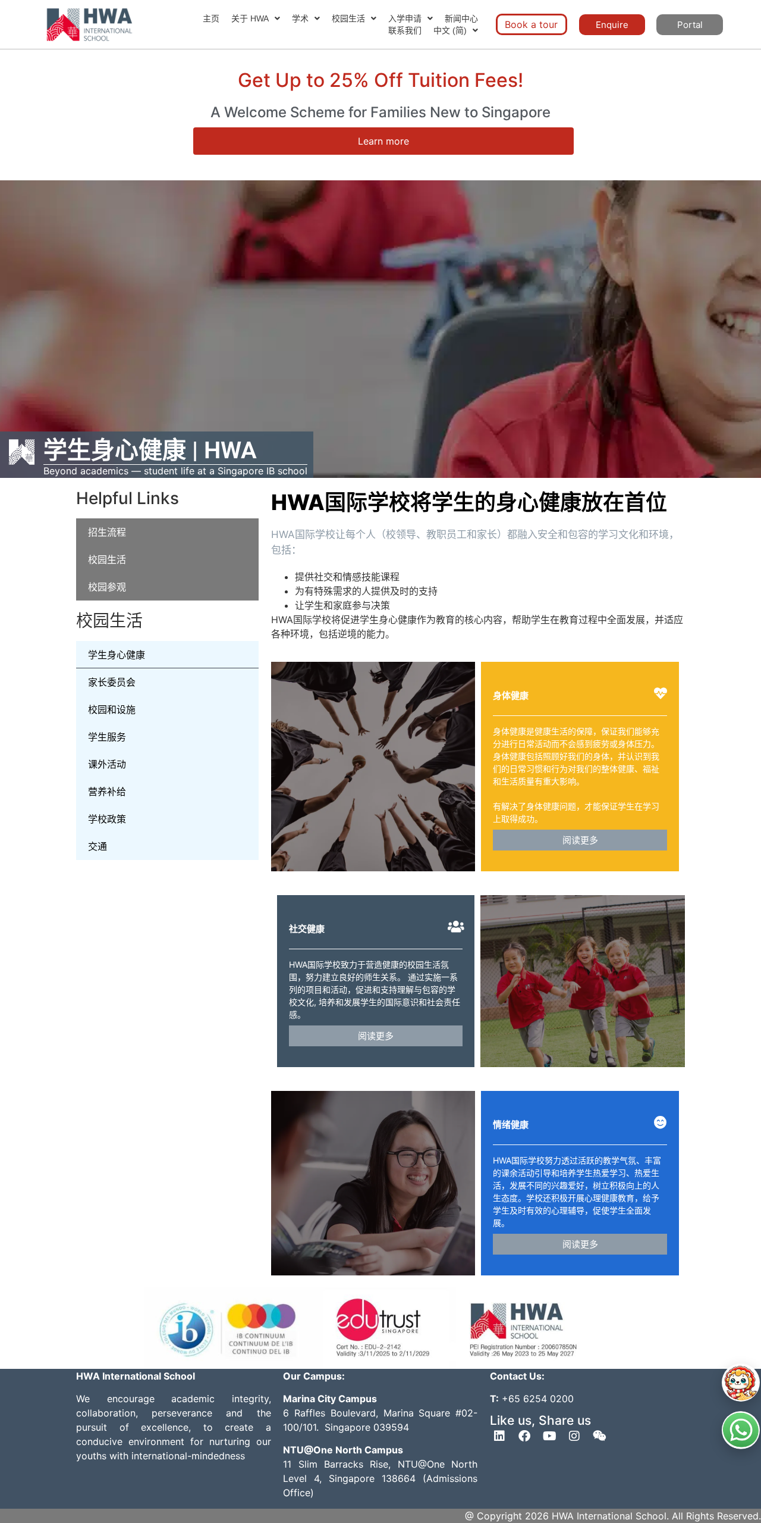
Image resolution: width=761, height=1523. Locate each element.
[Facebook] (524, 1436)
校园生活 (348, 18)
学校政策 (107, 819)
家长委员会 (112, 682)
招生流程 (107, 532)
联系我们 (405, 30)
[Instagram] (574, 1436)
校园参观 (107, 587)
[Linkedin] (499, 1436)
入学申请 (405, 18)
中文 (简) (450, 30)
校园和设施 (112, 709)
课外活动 (107, 764)
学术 (300, 18)
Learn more (383, 141)
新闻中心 (461, 18)
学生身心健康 (116, 655)
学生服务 (107, 737)
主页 (211, 18)
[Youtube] (549, 1436)
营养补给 (107, 792)
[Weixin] (599, 1436)
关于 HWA (250, 18)
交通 (97, 846)
